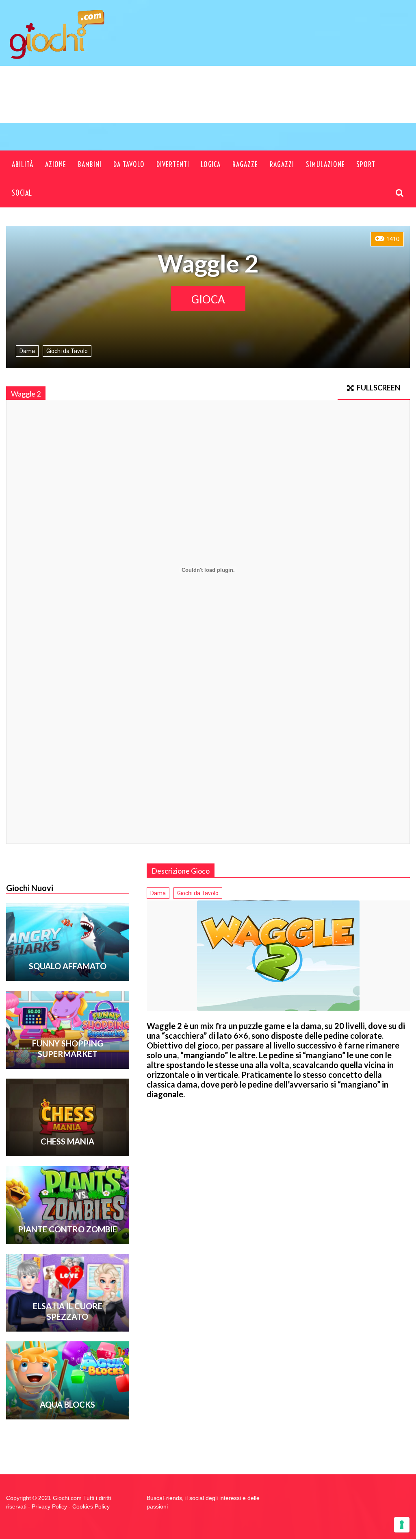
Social (22, 193)
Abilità (22, 164)
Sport (365, 164)
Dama (27, 351)
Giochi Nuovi (29, 888)
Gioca (208, 299)
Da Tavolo (129, 164)
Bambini (90, 164)
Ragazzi (282, 164)
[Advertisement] (254, 107)
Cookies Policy (91, 1506)
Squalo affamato (67, 966)
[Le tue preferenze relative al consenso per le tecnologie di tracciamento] (402, 1524)
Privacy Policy (49, 1506)
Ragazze (245, 164)
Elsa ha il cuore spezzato (67, 1311)
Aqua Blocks (67, 1404)
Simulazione (325, 164)
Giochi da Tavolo (67, 351)
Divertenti (172, 164)
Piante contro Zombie (67, 1229)
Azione (55, 164)
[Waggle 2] (278, 955)
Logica (211, 164)
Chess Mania (67, 1141)
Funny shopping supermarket (67, 1048)
